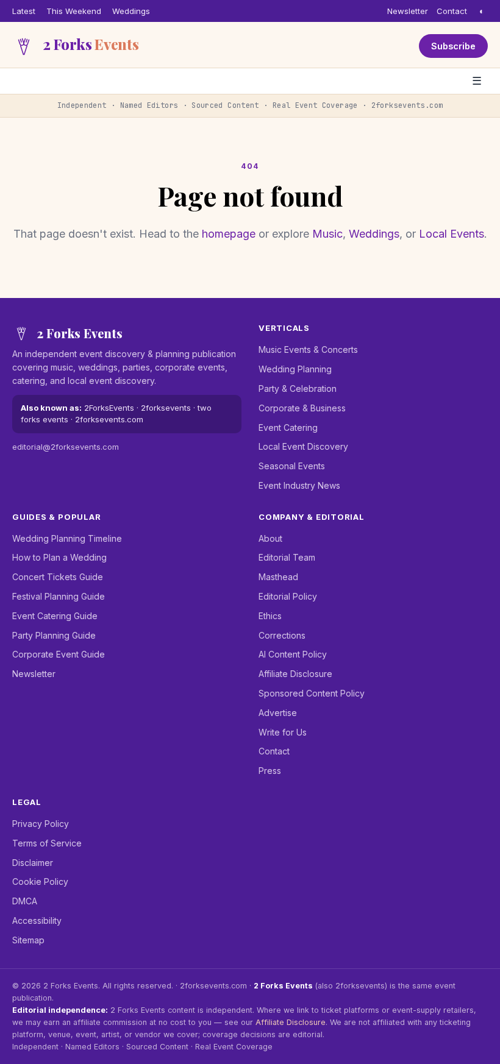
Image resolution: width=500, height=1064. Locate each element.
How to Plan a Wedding (59, 557)
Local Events (451, 233)
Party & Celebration (298, 388)
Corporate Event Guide (58, 654)
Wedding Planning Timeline (67, 538)
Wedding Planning (295, 369)
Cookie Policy (40, 881)
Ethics (270, 616)
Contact (452, 11)
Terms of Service (47, 843)
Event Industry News (299, 485)
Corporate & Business (302, 408)
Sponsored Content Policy (312, 693)
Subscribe (453, 46)
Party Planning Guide (54, 635)
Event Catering (288, 427)
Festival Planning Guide (58, 596)
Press (270, 770)
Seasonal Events (292, 466)
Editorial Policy (288, 596)
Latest (23, 11)
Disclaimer (32, 862)
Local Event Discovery (303, 446)
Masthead (278, 577)
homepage (228, 233)
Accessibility (37, 920)
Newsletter (407, 11)
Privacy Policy (40, 823)
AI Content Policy (293, 654)
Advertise (278, 713)
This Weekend (73, 11)
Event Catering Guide (55, 616)
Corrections (282, 635)
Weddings (131, 11)
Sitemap (28, 940)
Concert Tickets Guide (57, 577)
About (270, 538)
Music (327, 233)
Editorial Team (287, 557)
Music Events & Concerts (308, 349)
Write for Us (283, 732)
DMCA (24, 901)
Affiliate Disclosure (295, 674)
